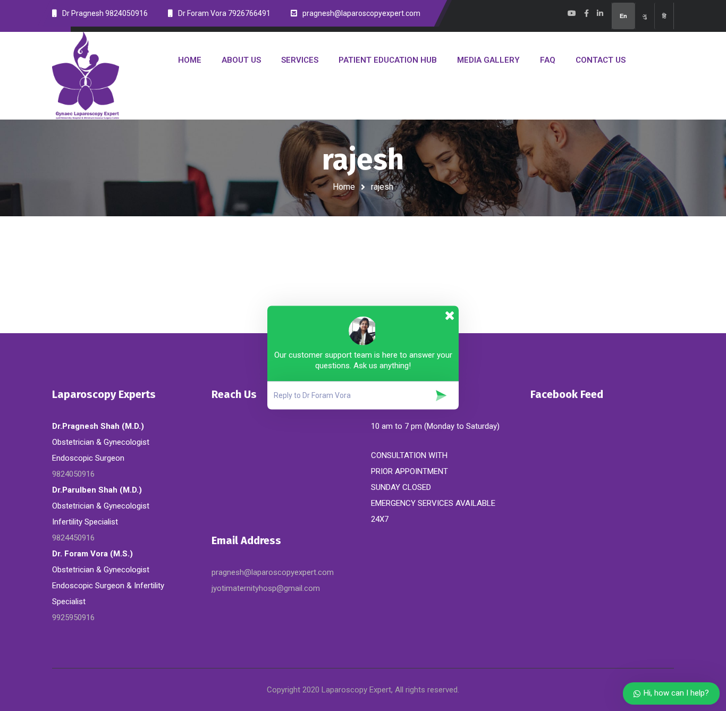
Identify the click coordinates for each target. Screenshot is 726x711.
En (623, 16)
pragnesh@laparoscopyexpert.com (273, 572)
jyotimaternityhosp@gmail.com (266, 588)
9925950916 (73, 617)
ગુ (645, 16)
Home (344, 187)
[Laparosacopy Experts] (85, 76)
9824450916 (73, 538)
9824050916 (73, 474)
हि (664, 16)
